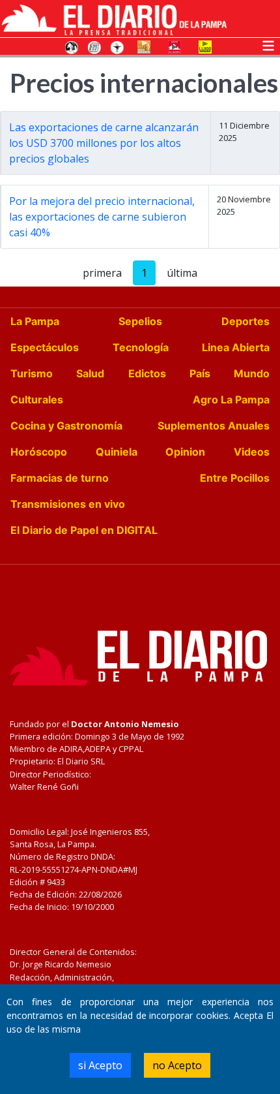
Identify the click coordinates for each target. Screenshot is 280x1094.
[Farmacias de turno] (117, 46)
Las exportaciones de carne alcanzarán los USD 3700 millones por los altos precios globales (104, 143)
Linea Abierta (236, 347)
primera (102, 273)
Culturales (36, 399)
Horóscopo (38, 451)
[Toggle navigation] (268, 44)
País (199, 373)
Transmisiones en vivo (67, 503)
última (182, 273)
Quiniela (116, 451)
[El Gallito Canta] (71, 46)
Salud (90, 373)
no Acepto (177, 1065)
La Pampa (34, 321)
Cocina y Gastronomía (66, 425)
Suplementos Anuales (214, 425)
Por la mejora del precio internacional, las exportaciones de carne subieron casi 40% (102, 217)
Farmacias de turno (59, 477)
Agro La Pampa (231, 399)
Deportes (245, 321)
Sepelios (140, 321)
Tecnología (141, 347)
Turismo (31, 373)
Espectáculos (44, 347)
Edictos (147, 373)
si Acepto (100, 1065)
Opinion (185, 451)
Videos (252, 451)
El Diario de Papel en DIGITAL (84, 530)
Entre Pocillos (235, 477)
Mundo (252, 373)
